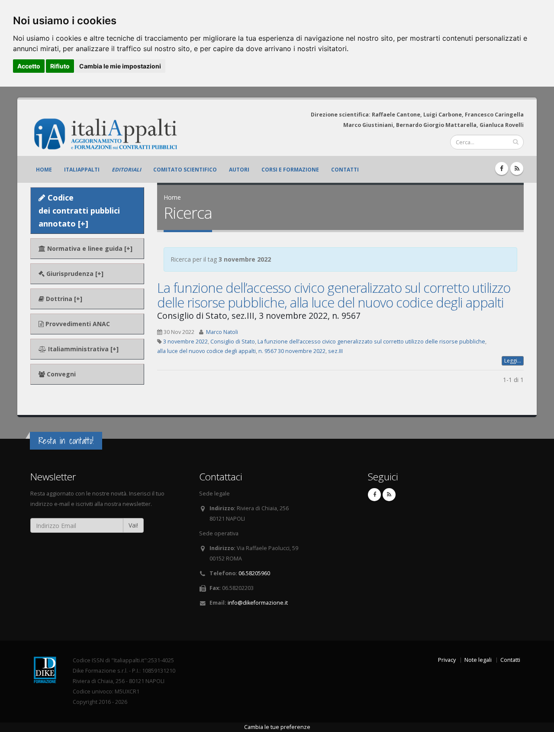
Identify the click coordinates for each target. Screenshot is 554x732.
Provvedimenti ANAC (77, 324)
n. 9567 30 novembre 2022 (291, 351)
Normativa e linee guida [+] (88, 248)
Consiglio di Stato (232, 341)
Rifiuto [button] (60, 66)
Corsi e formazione (290, 169)
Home (44, 169)
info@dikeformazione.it (258, 602)
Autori (239, 169)
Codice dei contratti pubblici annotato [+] (79, 210)
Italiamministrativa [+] (82, 349)
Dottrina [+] (63, 299)
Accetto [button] (28, 66)
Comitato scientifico (185, 169)
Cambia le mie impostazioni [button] (120, 66)
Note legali (478, 660)
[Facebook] (501, 168)
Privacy (447, 660)
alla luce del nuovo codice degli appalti (206, 351)
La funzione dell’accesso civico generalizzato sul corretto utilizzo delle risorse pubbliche (371, 341)
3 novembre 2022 (185, 341)
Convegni (60, 374)
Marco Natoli (222, 332)
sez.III (335, 351)
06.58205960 (254, 573)
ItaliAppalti (82, 169)
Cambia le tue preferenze (277, 727)
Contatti (345, 169)
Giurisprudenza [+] (74, 273)
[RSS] (516, 168)
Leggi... (512, 360)
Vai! (133, 525)
